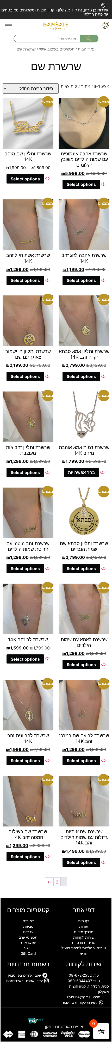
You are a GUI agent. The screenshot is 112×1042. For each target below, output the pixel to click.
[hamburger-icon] (8, 25)
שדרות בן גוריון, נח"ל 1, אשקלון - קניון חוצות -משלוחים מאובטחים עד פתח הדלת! (54, 12)
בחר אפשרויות (81, 472)
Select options (81, 184)
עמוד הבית (87, 49)
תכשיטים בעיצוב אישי (56, 49)
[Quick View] (102, 184)
